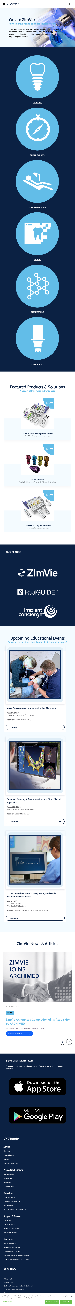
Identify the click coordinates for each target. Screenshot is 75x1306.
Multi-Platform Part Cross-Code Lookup (16, 1260)
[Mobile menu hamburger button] (4, 4)
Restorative (7, 1182)
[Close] (72, 1296)
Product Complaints (10, 1232)
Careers (6, 1159)
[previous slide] (62, 1042)
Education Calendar (10, 1197)
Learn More (13, 727)
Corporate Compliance (11, 1163)
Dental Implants (9, 1174)
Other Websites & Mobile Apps (14, 1289)
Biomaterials (8, 1178)
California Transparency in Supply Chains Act (18, 1286)
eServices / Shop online (11, 1228)
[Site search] (70, 4)
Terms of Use (8, 1282)
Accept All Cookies (52, 1302)
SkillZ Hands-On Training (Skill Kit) (15, 1209)
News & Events (9, 1155)
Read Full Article (16, 1033)
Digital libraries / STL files (12, 1251)
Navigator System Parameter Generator (16, 1255)
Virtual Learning (9, 1205)
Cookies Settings (7, 1301)
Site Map (7, 1293)
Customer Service (9, 1224)
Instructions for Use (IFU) (12, 1247)
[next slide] (69, 1042)
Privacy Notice (8, 1279)
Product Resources (10, 1243)
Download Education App (12, 1201)
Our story (7, 1151)
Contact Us (7, 1220)
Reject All (66, 1302)
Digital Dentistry (9, 1186)
